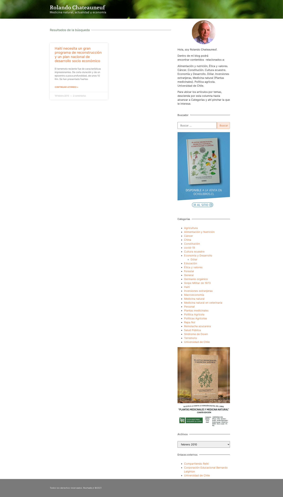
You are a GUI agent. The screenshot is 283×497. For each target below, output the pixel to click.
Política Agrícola (194, 314)
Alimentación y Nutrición (199, 232)
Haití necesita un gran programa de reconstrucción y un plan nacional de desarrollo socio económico (78, 54)
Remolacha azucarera (197, 326)
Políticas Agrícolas (195, 318)
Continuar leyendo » (66, 87)
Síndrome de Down (196, 334)
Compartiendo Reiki (196, 463)
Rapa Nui (189, 322)
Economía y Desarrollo (198, 255)
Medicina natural (194, 298)
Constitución (192, 243)
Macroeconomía (194, 294)
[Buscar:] (197, 125)
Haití (187, 287)
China (187, 239)
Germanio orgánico (196, 279)
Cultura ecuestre (194, 251)
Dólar (194, 259)
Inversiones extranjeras (198, 290)
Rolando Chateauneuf (77, 7)
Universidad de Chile (197, 342)
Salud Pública (192, 330)
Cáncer (188, 235)
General (189, 275)
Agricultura (191, 228)
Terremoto (190, 338)
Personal (189, 306)
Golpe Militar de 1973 (197, 283)
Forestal (189, 271)
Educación (190, 263)
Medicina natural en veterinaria (203, 302)
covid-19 (189, 247)
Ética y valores (193, 267)
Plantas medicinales (196, 310)
